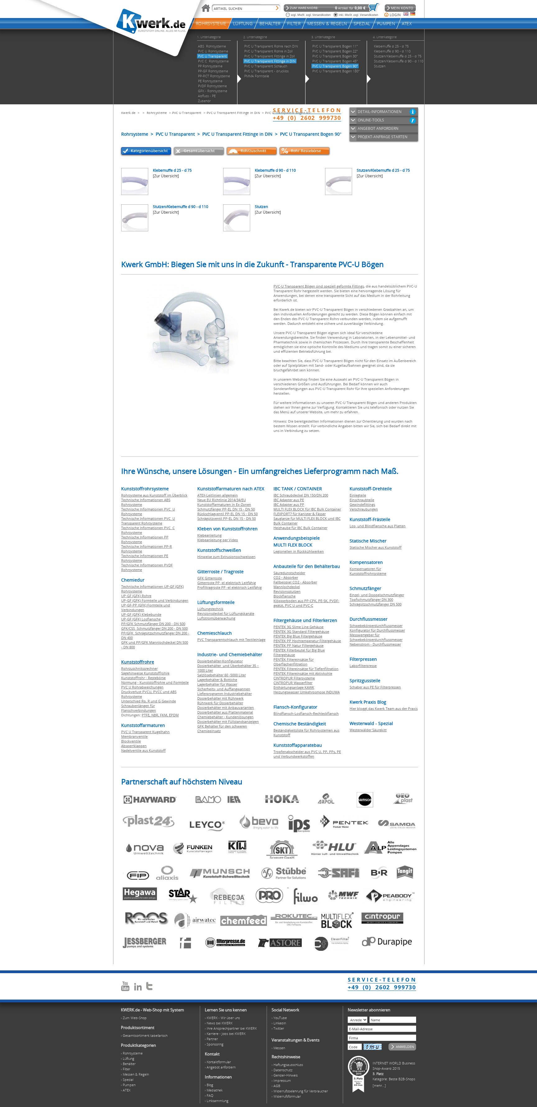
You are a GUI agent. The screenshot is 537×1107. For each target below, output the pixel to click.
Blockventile (131, 741)
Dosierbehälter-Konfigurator (220, 661)
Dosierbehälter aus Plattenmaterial (225, 712)
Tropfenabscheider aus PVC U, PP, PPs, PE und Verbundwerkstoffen (307, 754)
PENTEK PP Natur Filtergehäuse (298, 645)
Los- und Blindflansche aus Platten (378, 526)
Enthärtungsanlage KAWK (293, 687)
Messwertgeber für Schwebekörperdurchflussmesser (376, 637)
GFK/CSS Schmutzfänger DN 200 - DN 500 (154, 628)
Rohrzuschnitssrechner (139, 668)
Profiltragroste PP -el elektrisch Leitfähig (229, 587)
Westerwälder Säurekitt (368, 730)
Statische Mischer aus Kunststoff (376, 547)
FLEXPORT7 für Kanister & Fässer (299, 513)
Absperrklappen (134, 745)
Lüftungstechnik (210, 608)
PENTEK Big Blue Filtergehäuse (297, 636)
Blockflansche (284, 596)
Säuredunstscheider (289, 572)
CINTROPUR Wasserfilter (292, 682)
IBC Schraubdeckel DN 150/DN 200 (300, 495)
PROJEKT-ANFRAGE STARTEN (382, 136)
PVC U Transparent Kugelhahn (145, 731)
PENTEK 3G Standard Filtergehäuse (301, 631)
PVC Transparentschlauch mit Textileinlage (231, 639)
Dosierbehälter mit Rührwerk (220, 698)
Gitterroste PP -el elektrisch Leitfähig (226, 582)
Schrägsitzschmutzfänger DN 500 (376, 604)
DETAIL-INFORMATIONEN (380, 111)
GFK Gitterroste (209, 578)
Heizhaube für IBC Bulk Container (300, 527)
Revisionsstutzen (287, 591)
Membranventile (134, 736)
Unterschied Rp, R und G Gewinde (148, 701)
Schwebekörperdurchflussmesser (376, 625)
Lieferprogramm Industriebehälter (224, 693)
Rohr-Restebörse (306, 150)
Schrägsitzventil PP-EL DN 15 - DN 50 (226, 518)
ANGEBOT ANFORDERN (378, 128)
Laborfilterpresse (363, 665)
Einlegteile (358, 495)
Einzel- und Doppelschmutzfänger (377, 594)
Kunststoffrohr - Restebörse (143, 677)
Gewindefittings (362, 504)
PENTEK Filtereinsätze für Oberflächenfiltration (293, 661)
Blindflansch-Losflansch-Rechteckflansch (306, 713)
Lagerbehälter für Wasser (217, 684)
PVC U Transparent (187, 113)
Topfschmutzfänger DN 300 (371, 599)
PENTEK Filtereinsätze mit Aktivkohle (302, 673)
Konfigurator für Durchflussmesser (377, 630)
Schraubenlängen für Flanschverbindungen (138, 708)
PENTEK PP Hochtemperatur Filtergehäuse (307, 640)
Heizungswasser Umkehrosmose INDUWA (306, 692)
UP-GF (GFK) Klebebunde (141, 614)
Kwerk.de (128, 113)
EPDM (174, 715)
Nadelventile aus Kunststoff (143, 750)
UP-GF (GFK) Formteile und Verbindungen (154, 600)
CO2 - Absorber (285, 577)
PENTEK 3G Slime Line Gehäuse (298, 626)
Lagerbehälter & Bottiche (217, 679)
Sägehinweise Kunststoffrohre (145, 673)
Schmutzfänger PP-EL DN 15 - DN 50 (226, 509)
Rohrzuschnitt (253, 150)
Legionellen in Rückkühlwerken (298, 551)
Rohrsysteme (157, 113)
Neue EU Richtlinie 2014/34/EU (221, 499)
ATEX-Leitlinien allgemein (217, 495)
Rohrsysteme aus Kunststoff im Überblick (154, 495)
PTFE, (146, 715)
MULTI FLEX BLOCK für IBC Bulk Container (307, 509)
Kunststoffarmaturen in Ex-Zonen (224, 504)
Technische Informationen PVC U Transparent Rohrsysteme (148, 520)
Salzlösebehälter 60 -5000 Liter (221, 675)
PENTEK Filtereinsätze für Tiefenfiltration (305, 668)
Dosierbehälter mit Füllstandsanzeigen (228, 721)
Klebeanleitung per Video (217, 540)
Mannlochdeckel (286, 586)
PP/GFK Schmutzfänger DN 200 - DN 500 (153, 623)
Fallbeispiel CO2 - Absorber (295, 582)
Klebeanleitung (209, 535)
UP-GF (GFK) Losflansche (141, 619)
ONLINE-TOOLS (371, 120)
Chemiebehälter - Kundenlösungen (225, 717)
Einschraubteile (362, 499)
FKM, (164, 715)
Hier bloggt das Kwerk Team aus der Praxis (384, 708)
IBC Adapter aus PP (288, 504)
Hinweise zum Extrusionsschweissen (226, 556)
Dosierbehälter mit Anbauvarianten (225, 707)
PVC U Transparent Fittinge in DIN (233, 113)
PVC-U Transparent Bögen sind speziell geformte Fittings (318, 286)
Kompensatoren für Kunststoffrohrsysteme (368, 571)
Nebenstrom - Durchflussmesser (375, 644)
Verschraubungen (364, 509)
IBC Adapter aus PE (288, 499)
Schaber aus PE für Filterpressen (375, 687)
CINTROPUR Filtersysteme (294, 678)
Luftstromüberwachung (216, 618)
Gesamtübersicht (199, 150)
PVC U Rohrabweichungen (142, 687)
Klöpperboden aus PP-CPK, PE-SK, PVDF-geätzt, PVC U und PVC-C (306, 603)
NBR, (155, 715)
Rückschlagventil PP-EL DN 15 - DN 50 (227, 513)
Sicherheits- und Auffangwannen (223, 689)
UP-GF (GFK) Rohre (136, 595)
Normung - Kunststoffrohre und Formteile (155, 682)
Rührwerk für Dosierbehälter (220, 703)
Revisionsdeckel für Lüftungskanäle (225, 613)
